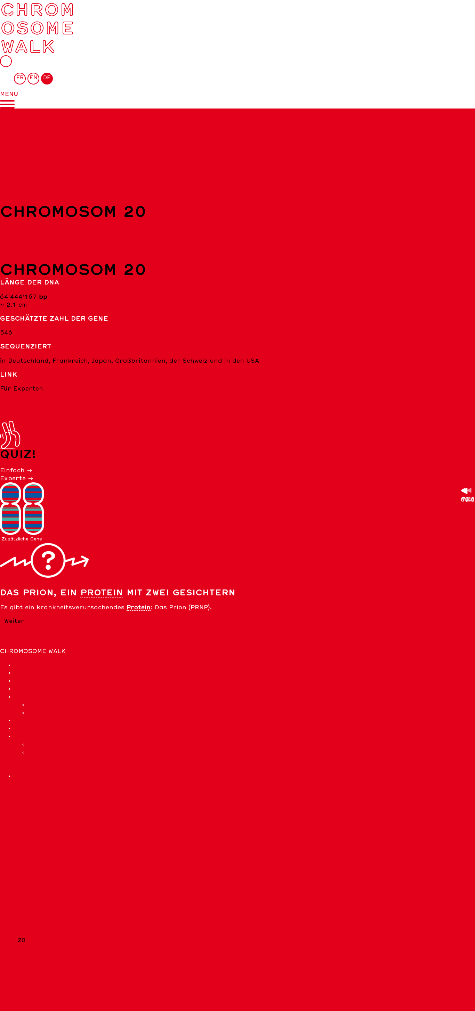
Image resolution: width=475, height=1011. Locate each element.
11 (21, 869)
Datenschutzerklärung (51, 728)
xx (21, 964)
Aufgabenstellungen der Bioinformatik (76, 672)
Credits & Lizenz (40, 736)
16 (21, 908)
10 (21, 861)
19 (21, 932)
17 (21, 916)
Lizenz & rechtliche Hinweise (73, 752)
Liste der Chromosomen (37, 194)
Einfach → (16, 470)
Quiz (21, 696)
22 (21, 956)
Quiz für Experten (57, 712)
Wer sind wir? (35, 720)
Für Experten (21, 389)
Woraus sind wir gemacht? (56, 680)
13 (21, 885)
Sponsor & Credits (58, 744)
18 (21, 924)
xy (21, 972)
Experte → (16, 478)
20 (21, 940)
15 (21, 900)
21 (21, 948)
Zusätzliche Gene (22, 539)
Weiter (14, 621)
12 (21, 877)
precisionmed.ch (39, 776)
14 (21, 893)
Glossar (26, 688)
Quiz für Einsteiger (59, 704)
